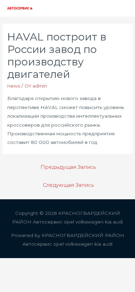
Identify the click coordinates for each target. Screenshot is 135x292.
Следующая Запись (68, 185)
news (13, 86)
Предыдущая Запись (68, 167)
